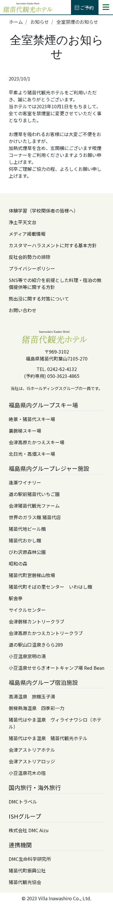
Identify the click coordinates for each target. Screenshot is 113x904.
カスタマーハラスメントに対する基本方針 (53, 245)
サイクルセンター (27, 609)
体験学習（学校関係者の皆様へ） (43, 210)
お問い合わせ (23, 310)
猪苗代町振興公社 (27, 870)
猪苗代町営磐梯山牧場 (32, 575)
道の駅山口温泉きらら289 (36, 644)
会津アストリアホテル (32, 749)
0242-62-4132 (62, 368)
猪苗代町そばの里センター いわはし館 (50, 586)
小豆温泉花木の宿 (27, 772)
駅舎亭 (16, 598)
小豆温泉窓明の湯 (27, 656)
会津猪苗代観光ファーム (34, 505)
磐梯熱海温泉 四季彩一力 (36, 707)
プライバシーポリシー (32, 268)
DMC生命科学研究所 (30, 858)
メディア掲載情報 (27, 233)
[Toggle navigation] (106, 7)
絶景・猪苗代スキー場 (32, 419)
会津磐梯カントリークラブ (36, 621)
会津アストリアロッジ (32, 761)
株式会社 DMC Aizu (29, 830)
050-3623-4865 (63, 375)
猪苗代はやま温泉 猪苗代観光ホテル (48, 738)
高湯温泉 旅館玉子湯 (32, 696)
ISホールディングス (45, 388)
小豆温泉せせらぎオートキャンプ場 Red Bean (56, 667)
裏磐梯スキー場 (25, 430)
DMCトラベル (23, 801)
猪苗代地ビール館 (27, 528)
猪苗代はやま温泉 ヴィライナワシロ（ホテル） (55, 723)
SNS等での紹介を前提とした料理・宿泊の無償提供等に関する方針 (55, 283)
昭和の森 (18, 563)
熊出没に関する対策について (39, 298)
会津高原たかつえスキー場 (36, 442)
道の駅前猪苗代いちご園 (34, 494)
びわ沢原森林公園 (27, 551)
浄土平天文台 (23, 222)
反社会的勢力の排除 (29, 256)
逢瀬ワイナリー (25, 482)
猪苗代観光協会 (25, 882)
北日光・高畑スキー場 (32, 453)
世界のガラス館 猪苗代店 (35, 517)
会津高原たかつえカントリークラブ (46, 632)
